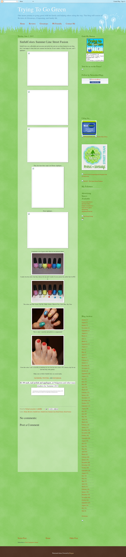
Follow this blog (95, 82)
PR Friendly (57, 23)
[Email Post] (46, 409)
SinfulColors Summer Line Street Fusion (52, 412)
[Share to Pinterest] (57, 409)
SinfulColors (36, 412)
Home (22, 23)
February (84, 360)
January (84, 320)
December (84, 365)
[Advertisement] (48, 504)
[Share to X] (53, 409)
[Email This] (50, 409)
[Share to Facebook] (55, 409)
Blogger (71, 553)
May (83, 352)
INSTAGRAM (57, 378)
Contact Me (70, 23)
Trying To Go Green (42, 9)
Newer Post (22, 538)
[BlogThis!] (51, 409)
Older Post (74, 538)
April (83, 355)
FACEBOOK (38, 378)
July (83, 349)
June (83, 339)
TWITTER (45, 378)
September (85, 330)
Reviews (32, 23)
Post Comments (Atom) (31, 542)
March (83, 336)
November (85, 328)
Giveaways (44, 23)
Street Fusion (67, 412)
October (84, 371)
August (84, 322)
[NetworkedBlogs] (95, 79)
